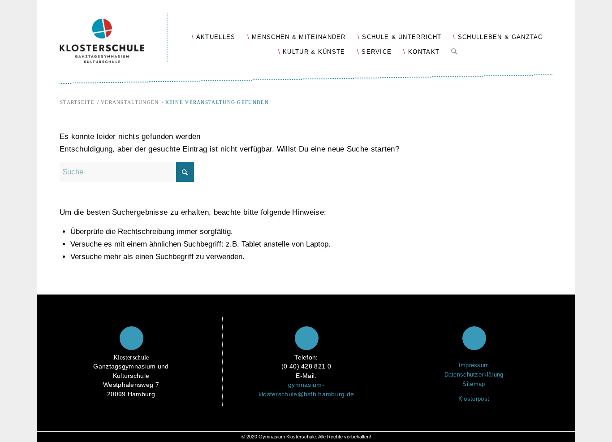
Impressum (474, 365)
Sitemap (473, 384)
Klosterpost (473, 398)
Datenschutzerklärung (474, 374)
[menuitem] (213, 36)
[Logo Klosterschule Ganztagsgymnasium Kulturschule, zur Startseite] (114, 31)
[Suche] (454, 50)
